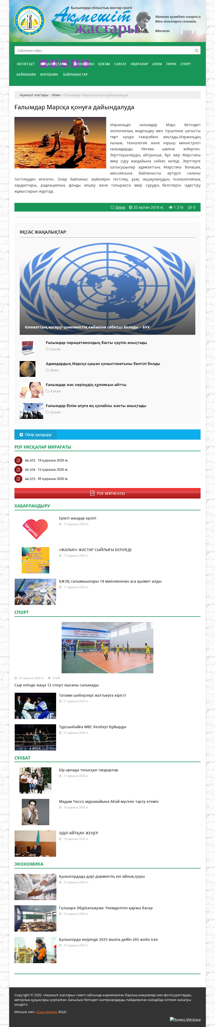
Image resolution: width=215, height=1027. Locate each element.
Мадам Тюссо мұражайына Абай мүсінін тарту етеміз (108, 801)
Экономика (83, 64)
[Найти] (196, 50)
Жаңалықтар (51, 64)
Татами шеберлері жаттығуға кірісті (92, 695)
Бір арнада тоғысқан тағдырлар (88, 769)
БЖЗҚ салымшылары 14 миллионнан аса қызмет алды (110, 581)
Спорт (185, 64)
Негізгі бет (26, 64)
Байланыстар (75, 74)
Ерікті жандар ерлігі (77, 518)
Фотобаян (49, 74)
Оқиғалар (139, 64)
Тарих (171, 64)
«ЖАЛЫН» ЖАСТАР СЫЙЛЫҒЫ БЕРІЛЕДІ (95, 549)
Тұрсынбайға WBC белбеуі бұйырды (92, 726)
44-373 (30, 478)
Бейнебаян (26, 74)
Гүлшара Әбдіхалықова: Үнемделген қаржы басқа (106, 907)
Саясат (120, 64)
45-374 (30, 469)
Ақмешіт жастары (107, 23)
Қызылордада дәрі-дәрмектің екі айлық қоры (102, 876)
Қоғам (104, 64)
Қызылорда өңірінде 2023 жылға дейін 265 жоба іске (108, 939)
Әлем (157, 64)
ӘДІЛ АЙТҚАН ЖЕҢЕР (78, 832)
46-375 (30, 460)
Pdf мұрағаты (111, 493)
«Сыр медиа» (46, 1011)
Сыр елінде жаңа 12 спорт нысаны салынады (56, 684)
